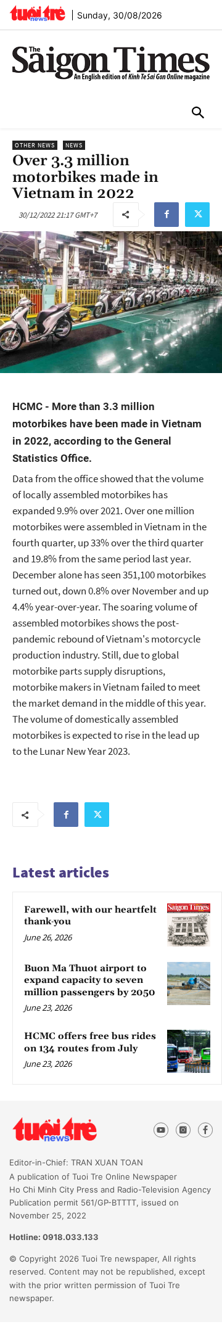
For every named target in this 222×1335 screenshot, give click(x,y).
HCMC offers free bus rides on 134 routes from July (90, 1042)
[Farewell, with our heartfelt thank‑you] (188, 925)
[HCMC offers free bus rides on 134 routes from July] (188, 1051)
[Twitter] (197, 214)
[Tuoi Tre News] (75, 1129)
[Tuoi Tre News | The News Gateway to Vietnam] (37, 13)
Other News (35, 145)
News (74, 145)
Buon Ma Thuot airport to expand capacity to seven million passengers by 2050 (89, 980)
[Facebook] (166, 214)
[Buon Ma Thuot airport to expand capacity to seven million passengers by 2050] (188, 983)
